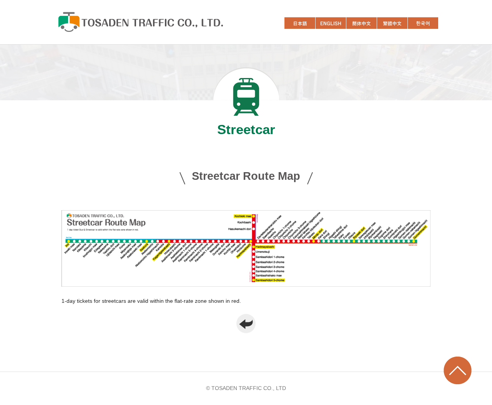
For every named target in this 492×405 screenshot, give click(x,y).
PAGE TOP (457, 370)
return (246, 323)
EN (331, 23)
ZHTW (392, 23)
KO (423, 23)
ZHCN (361, 23)
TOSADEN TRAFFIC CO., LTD (140, 22)
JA (300, 23)
